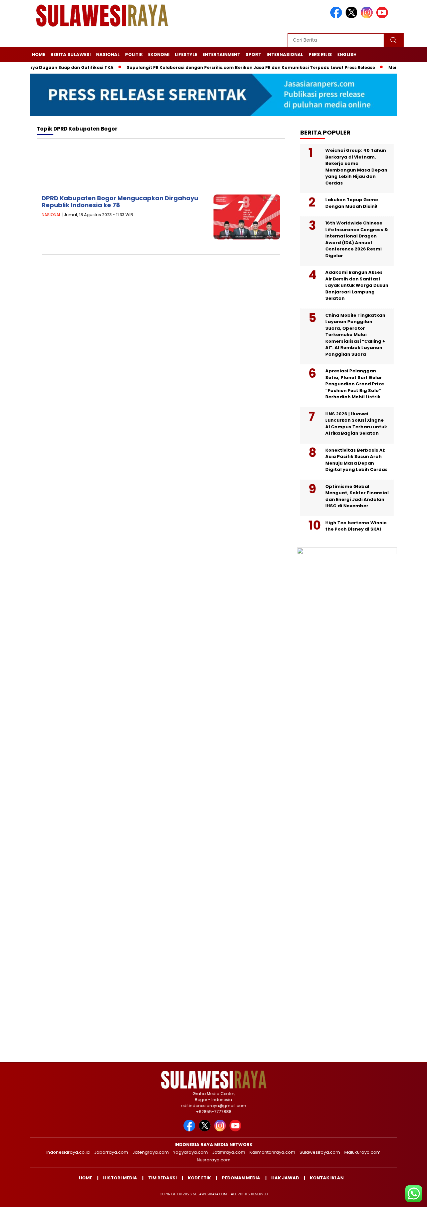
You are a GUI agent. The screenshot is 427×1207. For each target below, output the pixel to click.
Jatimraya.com (228, 1152)
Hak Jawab (285, 1178)
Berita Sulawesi (70, 54)
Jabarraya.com (111, 1152)
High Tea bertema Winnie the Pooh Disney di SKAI (356, 526)
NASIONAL (108, 54)
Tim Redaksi (162, 1178)
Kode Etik (199, 1178)
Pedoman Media (241, 1178)
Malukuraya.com (362, 1152)
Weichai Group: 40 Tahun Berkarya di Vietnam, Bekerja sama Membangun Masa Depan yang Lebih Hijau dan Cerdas (356, 166)
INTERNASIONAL (285, 54)
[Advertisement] (161, 168)
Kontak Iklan (327, 1178)
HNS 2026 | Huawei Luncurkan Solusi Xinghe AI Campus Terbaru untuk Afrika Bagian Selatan (356, 424)
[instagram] (368, 16)
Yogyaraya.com (190, 1152)
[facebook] (337, 16)
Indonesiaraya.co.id (68, 1152)
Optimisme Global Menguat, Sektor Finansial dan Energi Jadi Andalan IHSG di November (357, 496)
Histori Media (120, 1178)
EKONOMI (158, 54)
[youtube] (383, 16)
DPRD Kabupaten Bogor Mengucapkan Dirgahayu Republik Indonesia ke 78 (120, 201)
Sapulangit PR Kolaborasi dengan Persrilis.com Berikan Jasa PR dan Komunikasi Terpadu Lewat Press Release (234, 67)
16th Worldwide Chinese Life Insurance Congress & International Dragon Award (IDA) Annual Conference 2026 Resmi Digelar (356, 239)
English (347, 54)
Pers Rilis (320, 54)
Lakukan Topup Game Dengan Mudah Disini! (351, 203)
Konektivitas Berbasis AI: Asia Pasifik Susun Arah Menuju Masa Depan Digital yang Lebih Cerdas (356, 460)
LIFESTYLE (186, 54)
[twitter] (353, 16)
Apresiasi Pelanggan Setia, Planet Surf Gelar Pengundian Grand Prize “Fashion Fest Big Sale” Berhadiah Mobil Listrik (354, 384)
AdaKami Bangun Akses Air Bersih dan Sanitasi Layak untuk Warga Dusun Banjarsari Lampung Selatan (356, 285)
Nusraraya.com (214, 1160)
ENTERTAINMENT (221, 54)
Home (38, 54)
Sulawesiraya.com (320, 1152)
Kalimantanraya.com (272, 1152)
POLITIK (134, 54)
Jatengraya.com (150, 1152)
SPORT (253, 54)
